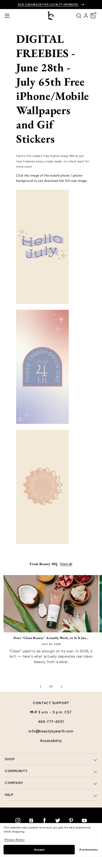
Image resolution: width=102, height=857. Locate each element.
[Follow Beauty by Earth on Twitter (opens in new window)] (57, 820)
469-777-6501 (51, 722)
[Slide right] (61, 686)
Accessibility (51, 741)
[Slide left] (40, 686)
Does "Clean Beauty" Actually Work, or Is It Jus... (51, 638)
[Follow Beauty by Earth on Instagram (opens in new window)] (18, 820)
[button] (93, 15)
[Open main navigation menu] (7, 15)
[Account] (86, 15)
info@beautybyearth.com (50, 731)
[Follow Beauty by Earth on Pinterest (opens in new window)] (71, 820)
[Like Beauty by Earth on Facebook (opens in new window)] (44, 820)
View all (66, 564)
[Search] (79, 15)
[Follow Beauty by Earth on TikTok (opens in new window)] (31, 820)
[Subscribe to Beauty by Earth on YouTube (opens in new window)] (84, 820)
